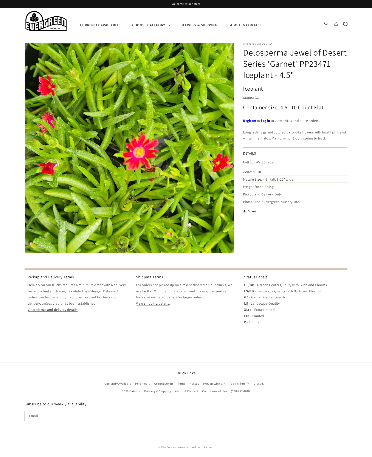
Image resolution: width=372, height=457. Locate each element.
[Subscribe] (97, 416)
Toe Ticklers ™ (239, 384)
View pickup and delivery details (53, 309)
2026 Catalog (131, 391)
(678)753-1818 (240, 391)
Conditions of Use (214, 391)
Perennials (142, 384)
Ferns (182, 384)
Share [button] (252, 211)
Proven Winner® (214, 384)
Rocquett (209, 447)
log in (265, 120)
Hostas (194, 384)
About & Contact (186, 391)
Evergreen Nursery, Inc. (178, 447)
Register (249, 120)
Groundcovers (164, 384)
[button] (149, 24)
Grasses (259, 384)
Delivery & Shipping (157, 391)
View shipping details (152, 303)
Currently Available (117, 384)
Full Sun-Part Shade (258, 162)
